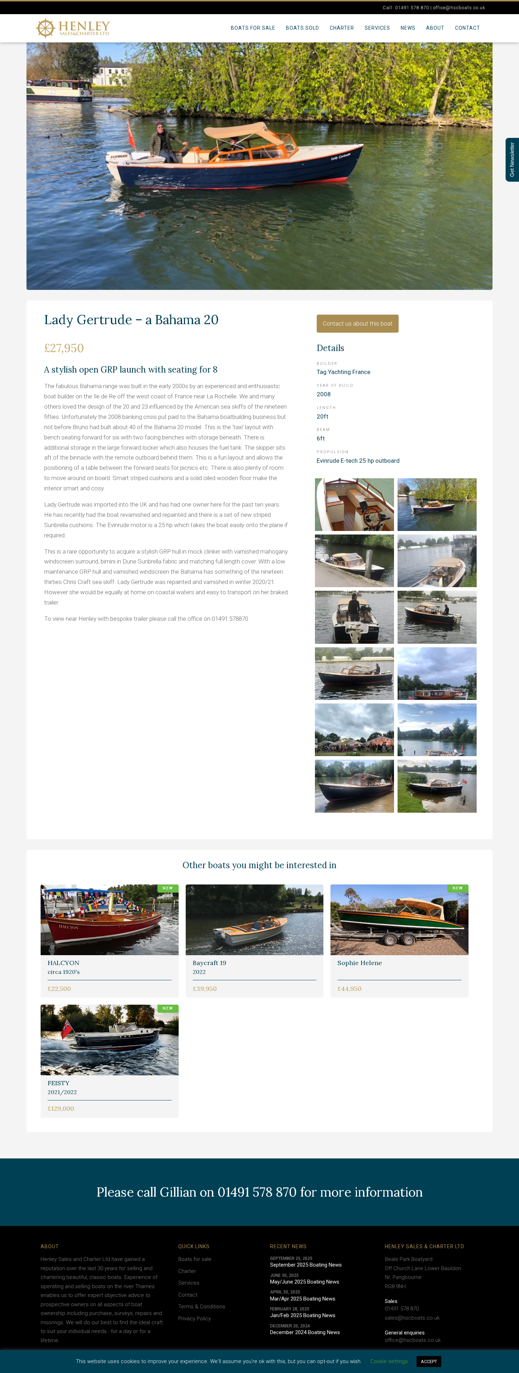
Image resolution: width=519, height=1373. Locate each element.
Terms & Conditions (201, 1306)
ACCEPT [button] (429, 1361)
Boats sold (302, 28)
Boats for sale (253, 28)
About (435, 28)
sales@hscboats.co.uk (412, 1318)
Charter (342, 28)
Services (377, 28)
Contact (467, 28)
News (408, 28)
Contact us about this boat (358, 323)
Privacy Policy (194, 1318)
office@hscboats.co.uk (413, 1340)
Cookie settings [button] (389, 1361)
